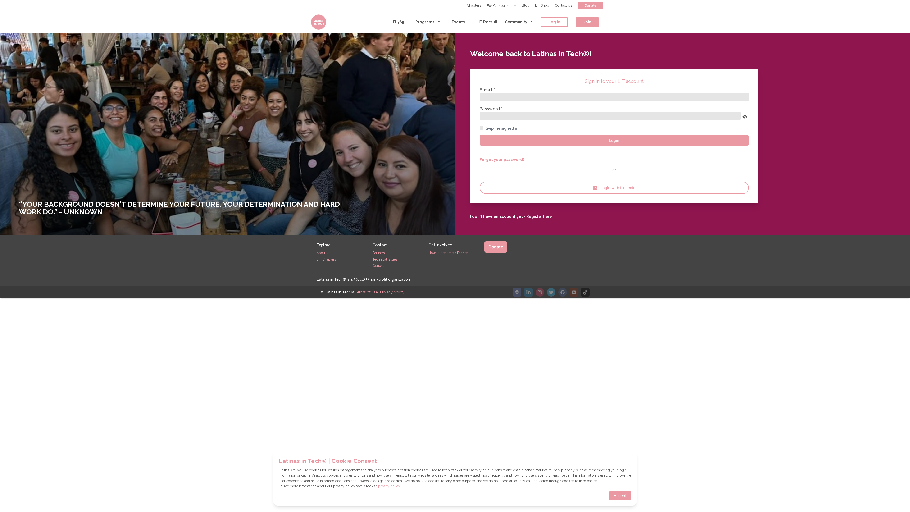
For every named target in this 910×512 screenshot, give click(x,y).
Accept (620, 495)
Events (458, 22)
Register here (539, 216)
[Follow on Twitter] (551, 292)
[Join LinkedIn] (528, 292)
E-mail (486, 89)
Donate (590, 5)
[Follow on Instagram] (539, 292)
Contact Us (563, 5)
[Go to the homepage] (318, 22)
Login (614, 140)
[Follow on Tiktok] (585, 292)
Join (587, 22)
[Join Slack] (517, 292)
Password (490, 108)
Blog (525, 5)
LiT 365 (397, 22)
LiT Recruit (486, 22)
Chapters (474, 5)
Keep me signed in (501, 128)
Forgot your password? (502, 159)
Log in (554, 22)
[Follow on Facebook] (562, 292)
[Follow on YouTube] (574, 292)
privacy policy (389, 486)
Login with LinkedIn (618, 187)
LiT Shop (542, 5)
